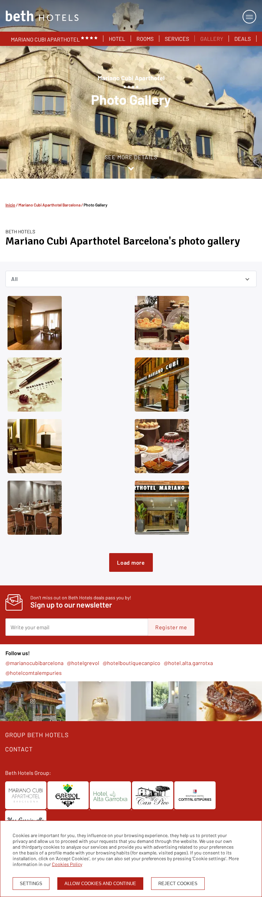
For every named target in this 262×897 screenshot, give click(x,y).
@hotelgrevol (83, 663)
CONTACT (19, 749)
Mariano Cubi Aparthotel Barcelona (49, 204)
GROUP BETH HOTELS (37, 734)
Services (177, 38)
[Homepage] (42, 16)
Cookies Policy (67, 864)
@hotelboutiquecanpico (131, 663)
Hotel (117, 38)
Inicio (10, 204)
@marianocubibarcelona (34, 663)
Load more (131, 562)
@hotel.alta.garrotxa (188, 663)
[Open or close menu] (249, 16)
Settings (31, 883)
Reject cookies (178, 883)
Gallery (211, 38)
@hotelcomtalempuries (33, 672)
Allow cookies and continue (100, 883)
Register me (171, 627)
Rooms (145, 38)
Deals (242, 38)
